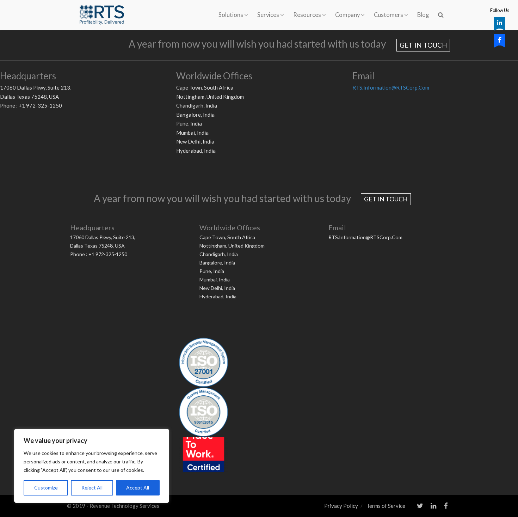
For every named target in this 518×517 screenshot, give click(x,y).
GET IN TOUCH (423, 45)
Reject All (92, 488)
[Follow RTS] (499, 23)
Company (347, 14)
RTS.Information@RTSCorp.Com (390, 87)
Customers (388, 14)
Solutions (230, 14)
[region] (91, 466)
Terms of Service (385, 506)
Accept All (137, 488)
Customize (46, 488)
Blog (423, 14)
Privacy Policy (341, 506)
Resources (307, 14)
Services (268, 14)
